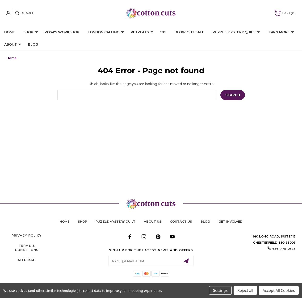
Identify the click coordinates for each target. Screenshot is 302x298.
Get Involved (230, 221)
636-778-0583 (283, 248)
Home (9, 32)
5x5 (163, 32)
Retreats (140, 32)
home (64, 221)
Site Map (26, 260)
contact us (181, 221)
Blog (33, 44)
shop (82, 221)
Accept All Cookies (279, 290)
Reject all (245, 290)
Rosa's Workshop (62, 32)
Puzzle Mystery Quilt (234, 32)
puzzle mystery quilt (115, 221)
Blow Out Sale (189, 32)
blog (205, 221)
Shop (28, 32)
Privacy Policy (27, 235)
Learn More (278, 32)
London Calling (103, 32)
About (10, 44)
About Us (152, 221)
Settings (220, 290)
